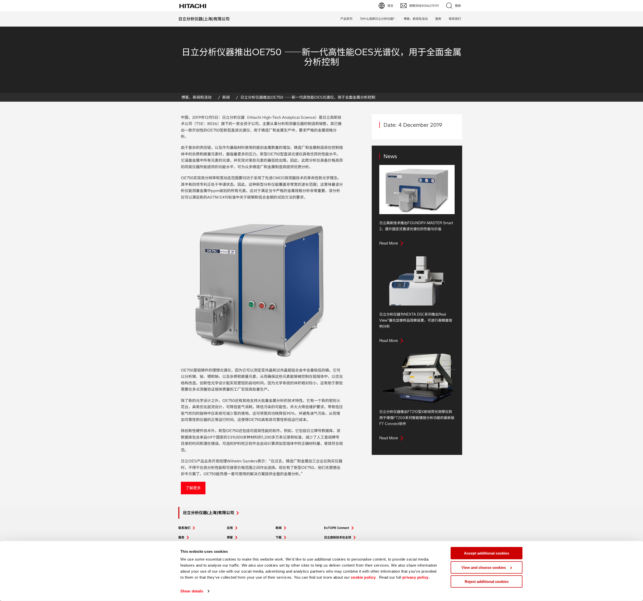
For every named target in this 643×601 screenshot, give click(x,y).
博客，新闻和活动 (196, 97)
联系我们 (184, 528)
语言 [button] (390, 6)
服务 (438, 19)
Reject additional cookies (487, 581)
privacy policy (415, 577)
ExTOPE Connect (336, 528)
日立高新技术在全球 (337, 537)
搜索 (458, 6)
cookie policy (363, 577)
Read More (388, 243)
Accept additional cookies (486, 553)
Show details (191, 591)
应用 (230, 528)
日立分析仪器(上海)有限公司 (204, 19)
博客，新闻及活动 (416, 19)
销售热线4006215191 (424, 6)
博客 (230, 537)
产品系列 (346, 19)
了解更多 (193, 488)
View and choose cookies (483, 567)
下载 (279, 537)
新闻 (226, 97)
